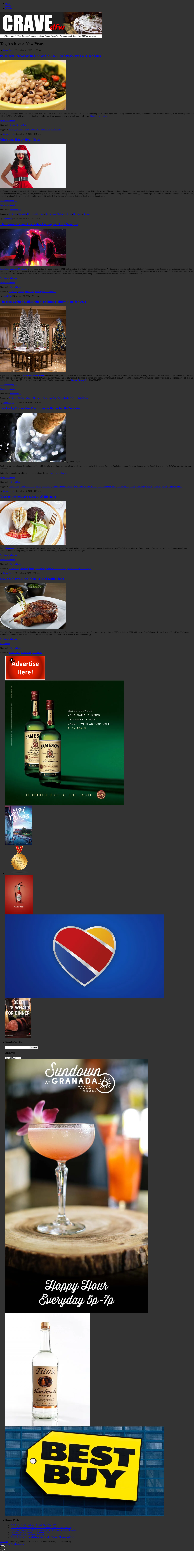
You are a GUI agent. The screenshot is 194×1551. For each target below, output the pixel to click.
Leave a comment (7, 120)
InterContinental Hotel (107, 486)
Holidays (28, 398)
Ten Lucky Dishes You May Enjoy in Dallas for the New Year (41, 408)
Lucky (132, 486)
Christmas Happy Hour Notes (20, 139)
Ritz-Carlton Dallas (61, 398)
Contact (8, 8)
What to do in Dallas (79, 398)
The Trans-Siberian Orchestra (14, 269)
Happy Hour (50, 214)
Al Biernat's (14, 568)
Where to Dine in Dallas (56, 568)
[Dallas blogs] (19, 873)
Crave (12, 125)
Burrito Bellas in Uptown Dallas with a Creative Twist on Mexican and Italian (43, 1537)
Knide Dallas (14, 652)
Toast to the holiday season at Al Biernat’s (28, 496)
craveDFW (7, 218)
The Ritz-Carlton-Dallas (34, 375)
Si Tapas (157, 486)
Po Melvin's (56, 129)
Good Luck (35, 129)
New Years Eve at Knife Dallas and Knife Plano (32, 578)
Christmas (13, 214)
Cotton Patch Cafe (27, 486)
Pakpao (149, 486)
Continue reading (98, 116)
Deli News (46, 486)
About (8, 6)
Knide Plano (26, 652)
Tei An (164, 486)
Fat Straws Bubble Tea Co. (85, 486)
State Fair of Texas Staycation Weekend (27, 1535)
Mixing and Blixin (64, 214)
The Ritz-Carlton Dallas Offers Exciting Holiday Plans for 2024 (43, 301)
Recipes (86, 214)
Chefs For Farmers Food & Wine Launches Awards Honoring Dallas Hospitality (44, 1530)
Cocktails (22, 214)
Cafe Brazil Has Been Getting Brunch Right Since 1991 (34, 1525)
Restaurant (47, 398)
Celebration (14, 486)
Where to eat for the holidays (79, 568)
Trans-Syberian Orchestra (45, 291)
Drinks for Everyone (35, 214)
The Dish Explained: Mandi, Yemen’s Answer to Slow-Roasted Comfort (41, 1527)
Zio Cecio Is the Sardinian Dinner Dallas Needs (30, 1532)
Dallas (26, 129)
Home (7, 3)
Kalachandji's (123, 486)
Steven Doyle (8, 50)
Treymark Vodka (175, 486)
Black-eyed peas (16, 129)
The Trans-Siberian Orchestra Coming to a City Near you (39, 224)
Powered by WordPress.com (12, 1544)
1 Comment (5, 643)
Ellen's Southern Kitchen (62, 486)
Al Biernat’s (10, 548)
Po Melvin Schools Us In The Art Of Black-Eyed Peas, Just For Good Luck (50, 56)
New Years (45, 129)
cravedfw (4, 1541)
